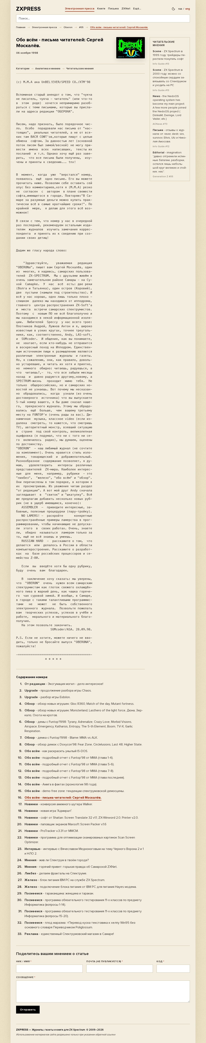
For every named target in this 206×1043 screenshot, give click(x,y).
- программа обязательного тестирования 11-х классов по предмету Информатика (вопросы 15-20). (83, 913)
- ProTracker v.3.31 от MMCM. (51, 831)
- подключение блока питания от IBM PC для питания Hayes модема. (81, 887)
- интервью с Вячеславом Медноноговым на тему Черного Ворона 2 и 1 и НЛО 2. (84, 851)
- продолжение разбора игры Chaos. (58, 691)
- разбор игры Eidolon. (47, 697)
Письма (113, 8)
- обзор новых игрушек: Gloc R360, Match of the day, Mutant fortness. (79, 704)
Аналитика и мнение (47, 68)
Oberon (68, 27)
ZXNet (126, 8)
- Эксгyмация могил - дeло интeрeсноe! (64, 684)
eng (187, 8)
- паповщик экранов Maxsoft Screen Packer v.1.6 (65, 824)
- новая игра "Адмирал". (48, 811)
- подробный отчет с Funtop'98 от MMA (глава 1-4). (69, 758)
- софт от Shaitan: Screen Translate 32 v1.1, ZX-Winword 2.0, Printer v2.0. (81, 818)
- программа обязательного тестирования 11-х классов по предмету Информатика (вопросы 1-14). (83, 902)
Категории (22, 68)
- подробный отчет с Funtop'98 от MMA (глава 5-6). (69, 764)
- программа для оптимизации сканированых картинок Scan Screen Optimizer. (80, 839)
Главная (20, 27)
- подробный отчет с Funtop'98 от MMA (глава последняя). (75, 778)
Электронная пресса (79, 8)
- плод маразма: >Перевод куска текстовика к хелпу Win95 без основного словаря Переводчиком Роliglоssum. (80, 925)
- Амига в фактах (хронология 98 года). (61, 784)
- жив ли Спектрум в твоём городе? (57, 860)
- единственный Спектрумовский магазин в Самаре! (69, 934)
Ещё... (137, 8)
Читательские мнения (80, 68)
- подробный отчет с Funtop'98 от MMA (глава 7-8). (69, 771)
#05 (81, 27)
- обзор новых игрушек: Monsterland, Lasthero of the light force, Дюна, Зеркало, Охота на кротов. (84, 712)
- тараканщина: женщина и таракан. (59, 893)
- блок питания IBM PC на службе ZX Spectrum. (65, 880)
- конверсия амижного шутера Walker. (59, 804)
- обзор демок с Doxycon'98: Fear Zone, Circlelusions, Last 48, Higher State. (83, 744)
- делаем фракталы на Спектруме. (56, 873)
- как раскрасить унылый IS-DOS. (56, 751)
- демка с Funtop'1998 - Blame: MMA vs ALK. (61, 738)
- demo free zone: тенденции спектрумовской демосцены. (74, 791)
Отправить (28, 1009)
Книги (101, 8)
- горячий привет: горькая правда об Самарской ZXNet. (71, 867)
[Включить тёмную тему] (173, 9)
